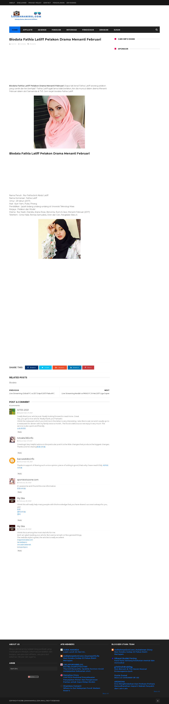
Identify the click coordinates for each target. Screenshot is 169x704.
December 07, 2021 (25, 441)
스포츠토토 (21, 428)
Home (15, 30)
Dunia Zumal (120, 675)
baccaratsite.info (25, 459)
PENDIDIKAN (88, 30)
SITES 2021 (23, 410)
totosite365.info (25, 438)
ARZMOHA (119, 681)
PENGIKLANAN (59, 3)
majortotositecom (25, 540)
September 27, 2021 (25, 413)
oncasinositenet (24, 544)
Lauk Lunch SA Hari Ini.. (74, 652)
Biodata (33, 44)
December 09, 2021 (25, 462)
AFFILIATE (27, 30)
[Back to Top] (158, 701)
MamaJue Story (71, 675)
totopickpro (22, 547)
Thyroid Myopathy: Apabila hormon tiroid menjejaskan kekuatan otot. (83, 670)
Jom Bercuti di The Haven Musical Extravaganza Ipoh (130, 670)
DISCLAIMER (22, 3)
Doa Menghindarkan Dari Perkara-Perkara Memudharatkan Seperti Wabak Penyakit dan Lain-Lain (134, 686)
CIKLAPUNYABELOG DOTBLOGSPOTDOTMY (75, 665)
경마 (19, 514)
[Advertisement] (112, 16)
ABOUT (12, 3)
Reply (20, 432)
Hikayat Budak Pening (125, 658)
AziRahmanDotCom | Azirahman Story (133, 650)
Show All (105, 693)
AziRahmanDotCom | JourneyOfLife (81, 656)
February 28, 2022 (25, 482)
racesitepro (22, 542)
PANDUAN (56, 30)
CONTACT (47, 3)
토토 (19, 509)
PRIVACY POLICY (35, 3)
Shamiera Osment (72, 686)
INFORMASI (71, 30)
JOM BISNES (71, 3)
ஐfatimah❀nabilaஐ (123, 667)
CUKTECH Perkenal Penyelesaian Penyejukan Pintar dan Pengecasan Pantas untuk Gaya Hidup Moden (80, 679)
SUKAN (117, 30)
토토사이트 (41, 447)
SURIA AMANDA (71, 650)
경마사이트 (21, 512)
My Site (21, 498)
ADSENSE (42, 30)
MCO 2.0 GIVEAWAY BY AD (126, 677)
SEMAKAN (103, 30)
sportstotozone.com (27, 479)
